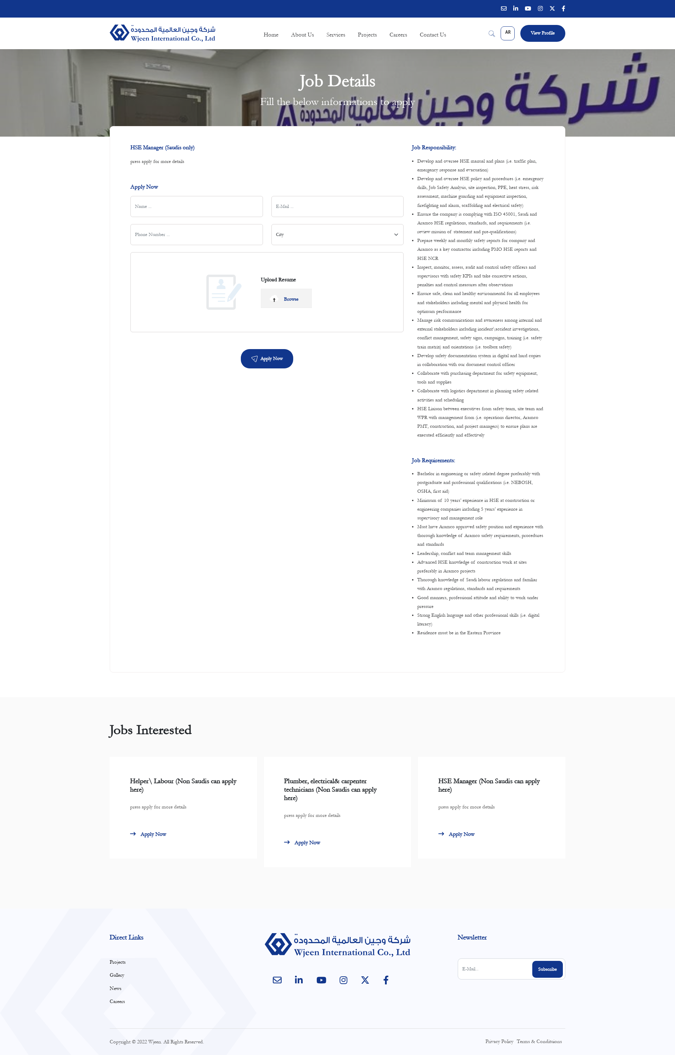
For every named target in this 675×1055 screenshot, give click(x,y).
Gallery (117, 975)
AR (507, 33)
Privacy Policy (499, 1041)
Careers (398, 34)
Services (336, 34)
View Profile (543, 33)
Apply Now (272, 358)
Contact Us (433, 34)
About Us (302, 34)
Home (271, 34)
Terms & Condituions (539, 1041)
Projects (367, 34)
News (115, 988)
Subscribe (547, 969)
